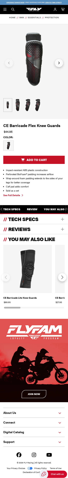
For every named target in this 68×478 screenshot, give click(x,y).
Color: (8, 137)
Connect (9, 422)
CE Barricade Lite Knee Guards (20, 297)
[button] (9, 63)
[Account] (55, 9)
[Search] (13, 9)
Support (9, 442)
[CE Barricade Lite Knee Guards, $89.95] (27, 269)
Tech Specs (11, 209)
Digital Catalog (13, 432)
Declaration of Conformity (34, 472)
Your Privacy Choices (16, 468)
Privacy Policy (40, 468)
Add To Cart (37, 160)
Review (32, 209)
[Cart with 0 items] (63, 9)
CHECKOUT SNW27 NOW (15, 2)
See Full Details (11, 195)
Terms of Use (55, 468)
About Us (9, 413)
